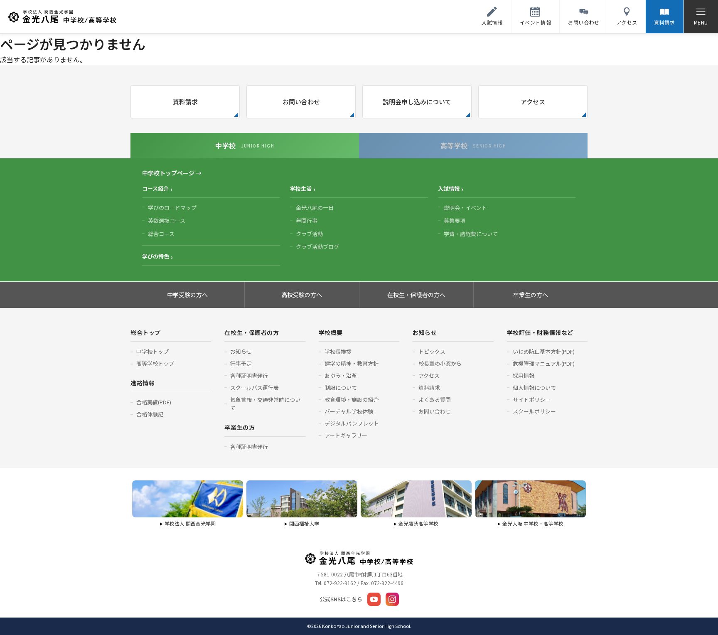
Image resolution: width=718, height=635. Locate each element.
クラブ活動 (309, 234)
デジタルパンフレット (352, 423)
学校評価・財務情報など (540, 332)
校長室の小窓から (440, 363)
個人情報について (534, 387)
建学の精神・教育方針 (352, 363)
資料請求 (185, 101)
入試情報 (449, 188)
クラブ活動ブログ (317, 247)
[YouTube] (374, 599)
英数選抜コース (166, 220)
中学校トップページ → (172, 173)
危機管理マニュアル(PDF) (544, 363)
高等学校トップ (155, 363)
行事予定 (241, 363)
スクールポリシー (534, 411)
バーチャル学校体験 (349, 411)
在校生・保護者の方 (251, 332)
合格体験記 (149, 414)
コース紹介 (155, 188)
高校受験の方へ (301, 294)
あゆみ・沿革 (341, 375)
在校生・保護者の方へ (416, 294)
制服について (341, 387)
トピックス (431, 351)
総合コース (161, 234)
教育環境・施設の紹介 (352, 400)
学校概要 (331, 332)
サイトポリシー (532, 400)
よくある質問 (434, 400)
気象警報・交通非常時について (265, 404)
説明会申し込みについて (417, 101)
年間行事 (306, 220)
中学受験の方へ (187, 294)
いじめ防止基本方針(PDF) (544, 351)
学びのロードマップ (172, 208)
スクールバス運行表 (254, 387)
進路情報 (142, 383)
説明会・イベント (465, 208)
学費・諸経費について (471, 234)
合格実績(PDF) (153, 402)
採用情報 (523, 375)
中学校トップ (152, 351)
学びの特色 (155, 256)
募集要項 (454, 220)
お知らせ (241, 351)
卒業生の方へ (530, 294)
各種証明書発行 (249, 375)
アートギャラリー (346, 435)
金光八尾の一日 (315, 208)
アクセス (533, 101)
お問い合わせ (301, 101)
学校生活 (301, 188)
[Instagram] (392, 599)
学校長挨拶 (338, 351)
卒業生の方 (239, 427)
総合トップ (145, 332)
